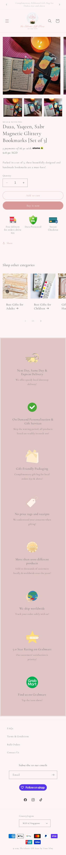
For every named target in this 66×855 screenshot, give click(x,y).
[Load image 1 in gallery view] (13, 107)
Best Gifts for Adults (14, 306)
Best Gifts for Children (42, 306)
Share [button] (10, 243)
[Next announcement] (59, 4)
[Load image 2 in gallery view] (33, 107)
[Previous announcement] (6, 4)
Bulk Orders (13, 744)
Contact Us (13, 752)
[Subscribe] (53, 775)
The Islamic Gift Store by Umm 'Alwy (36, 848)
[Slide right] (41, 321)
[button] (7, 21)
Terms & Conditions (18, 736)
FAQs (10, 728)
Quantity (7, 175)
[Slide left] (25, 321)
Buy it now (33, 205)
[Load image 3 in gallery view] (53, 107)
